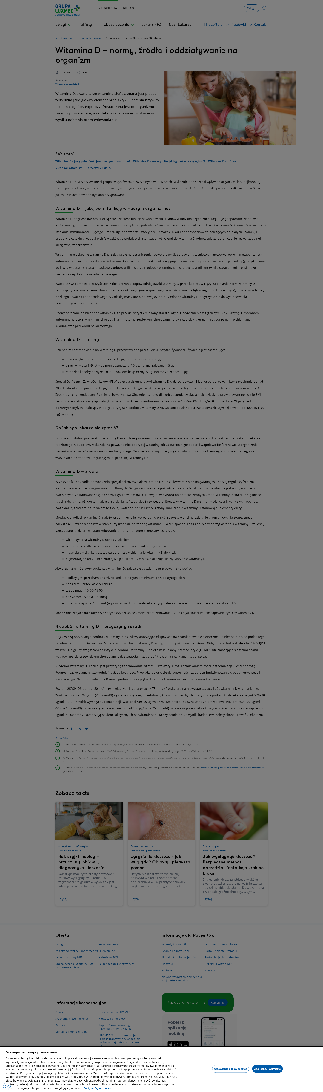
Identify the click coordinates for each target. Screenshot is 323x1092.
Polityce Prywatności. (97, 1088)
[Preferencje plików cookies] (7, 1086)
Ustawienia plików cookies (230, 1068)
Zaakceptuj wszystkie (267, 1068)
